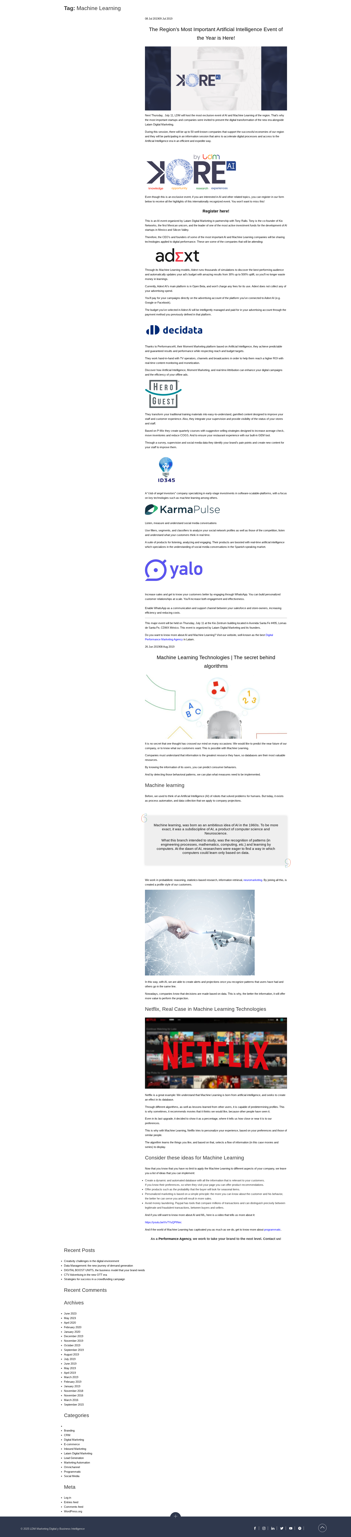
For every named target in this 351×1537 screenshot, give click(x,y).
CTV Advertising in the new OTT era (85, 1274)
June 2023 (70, 1313)
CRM (67, 1435)
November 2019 (73, 1340)
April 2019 (70, 1372)
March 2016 (71, 1400)
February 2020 (72, 1327)
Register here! (216, 211)
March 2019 (71, 1377)
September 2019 (74, 1349)
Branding (69, 1430)
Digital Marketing (74, 1439)
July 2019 (70, 1359)
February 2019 (72, 1381)
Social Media (71, 1476)
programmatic (272, 1229)
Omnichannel (72, 1467)
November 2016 (73, 1395)
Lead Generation (74, 1457)
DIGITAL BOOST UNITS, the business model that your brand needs (104, 1270)
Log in (67, 1497)
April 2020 (70, 1322)
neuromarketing (253, 879)
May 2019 (70, 1368)
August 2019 (71, 1354)
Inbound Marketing (75, 1448)
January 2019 (72, 1386)
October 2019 (72, 1345)
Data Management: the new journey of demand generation (98, 1265)
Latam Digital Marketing (78, 1453)
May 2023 (70, 1318)
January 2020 (72, 1331)
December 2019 (73, 1336)
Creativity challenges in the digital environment (91, 1261)
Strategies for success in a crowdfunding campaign (94, 1279)
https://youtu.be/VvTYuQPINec (163, 1222)
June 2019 (70, 1363)
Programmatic (72, 1471)
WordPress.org (73, 1511)
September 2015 (74, 1404)
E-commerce (72, 1444)
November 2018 (73, 1390)
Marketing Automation (77, 1462)
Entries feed (71, 1502)
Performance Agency (174, 1239)
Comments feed (73, 1506)
